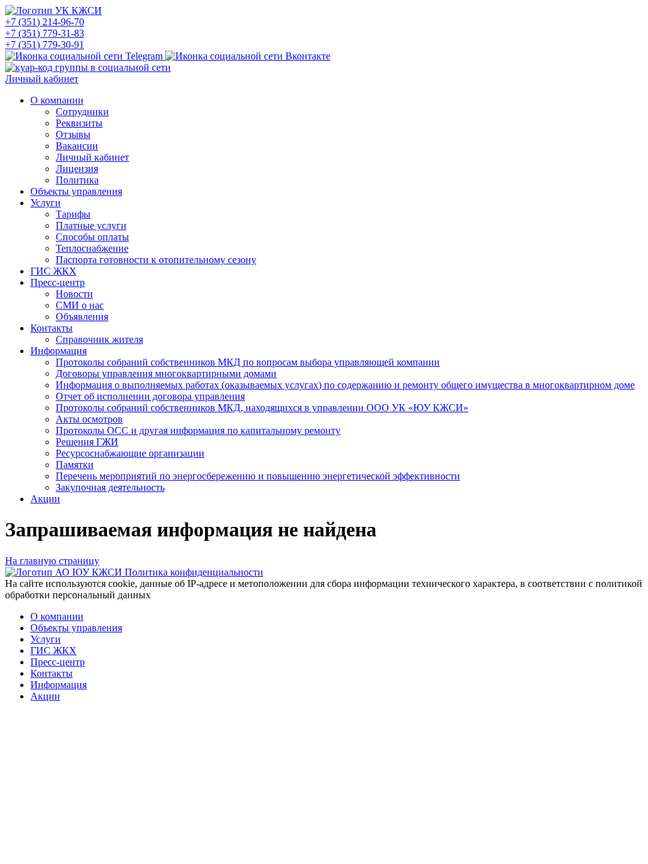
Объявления (82, 316)
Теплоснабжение (92, 248)
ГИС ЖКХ (53, 271)
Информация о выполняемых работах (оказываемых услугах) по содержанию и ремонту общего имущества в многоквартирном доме (345, 385)
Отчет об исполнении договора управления (150, 396)
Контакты (51, 328)
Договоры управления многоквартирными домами (166, 373)
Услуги (45, 202)
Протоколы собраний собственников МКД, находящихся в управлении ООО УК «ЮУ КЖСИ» (262, 407)
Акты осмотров (89, 419)
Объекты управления (76, 191)
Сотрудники (82, 111)
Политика (77, 180)
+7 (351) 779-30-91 (44, 44)
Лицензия (77, 168)
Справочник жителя (99, 339)
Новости (74, 293)
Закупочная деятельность (110, 487)
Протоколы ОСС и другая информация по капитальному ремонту (198, 430)
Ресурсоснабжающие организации (130, 453)
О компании (57, 100)
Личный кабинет (41, 78)
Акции (45, 498)
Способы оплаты (92, 236)
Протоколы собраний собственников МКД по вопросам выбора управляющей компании (248, 362)
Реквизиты (79, 123)
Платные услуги (91, 225)
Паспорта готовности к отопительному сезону (156, 259)
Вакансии (77, 145)
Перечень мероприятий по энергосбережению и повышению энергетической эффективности (258, 476)
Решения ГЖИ (87, 441)
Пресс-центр (57, 282)
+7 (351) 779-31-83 (44, 33)
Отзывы (73, 134)
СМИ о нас (80, 305)
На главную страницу (52, 560)
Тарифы (73, 214)
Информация (58, 350)
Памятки (75, 464)
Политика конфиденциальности (194, 572)
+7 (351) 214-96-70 (44, 21)
